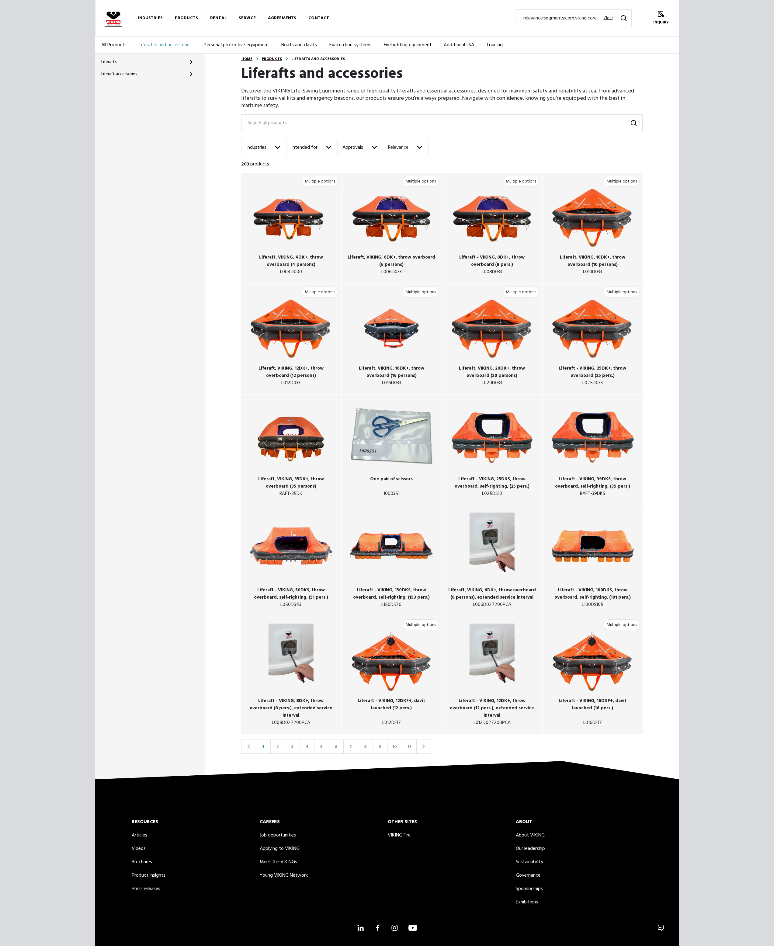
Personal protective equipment (236, 45)
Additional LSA (459, 45)
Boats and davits (299, 45)
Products (186, 18)
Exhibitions (527, 902)
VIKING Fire (399, 835)
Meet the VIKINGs (278, 862)
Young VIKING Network (284, 875)
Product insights (148, 875)
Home (246, 59)
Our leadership (530, 849)
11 (409, 746)
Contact (318, 18)
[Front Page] (113, 18)
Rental (218, 18)
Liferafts (108, 61)
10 (394, 746)
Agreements (282, 18)
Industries (150, 18)
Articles (139, 835)
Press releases (146, 889)
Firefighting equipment (408, 45)
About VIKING (530, 835)
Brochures (142, 862)
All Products (114, 45)
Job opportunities (278, 835)
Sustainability (529, 862)
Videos (139, 849)
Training (494, 45)
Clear (608, 18)
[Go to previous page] (248, 746)
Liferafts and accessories (165, 45)
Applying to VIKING (280, 849)
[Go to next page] (423, 746)
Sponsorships (529, 889)
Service (247, 18)
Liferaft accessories (119, 74)
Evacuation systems (350, 45)
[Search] (624, 18)
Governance (528, 875)
